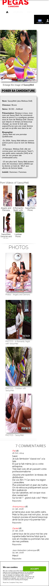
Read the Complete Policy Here (13, 582)
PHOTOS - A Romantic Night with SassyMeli (17, 342)
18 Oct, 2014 (18, 453)
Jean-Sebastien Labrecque (24, 550)
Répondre (16, 501)
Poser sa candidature (18, 90)
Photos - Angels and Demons (17, 294)
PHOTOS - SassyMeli (14, 435)
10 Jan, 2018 (18, 509)
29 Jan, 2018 (18, 553)
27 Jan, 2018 (17, 531)
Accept (34, 569)
